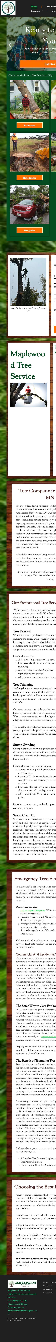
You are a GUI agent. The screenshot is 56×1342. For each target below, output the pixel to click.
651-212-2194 (19, 1307)
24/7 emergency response (32, 910)
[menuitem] (34, 7)
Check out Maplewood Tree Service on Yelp (30, 75)
